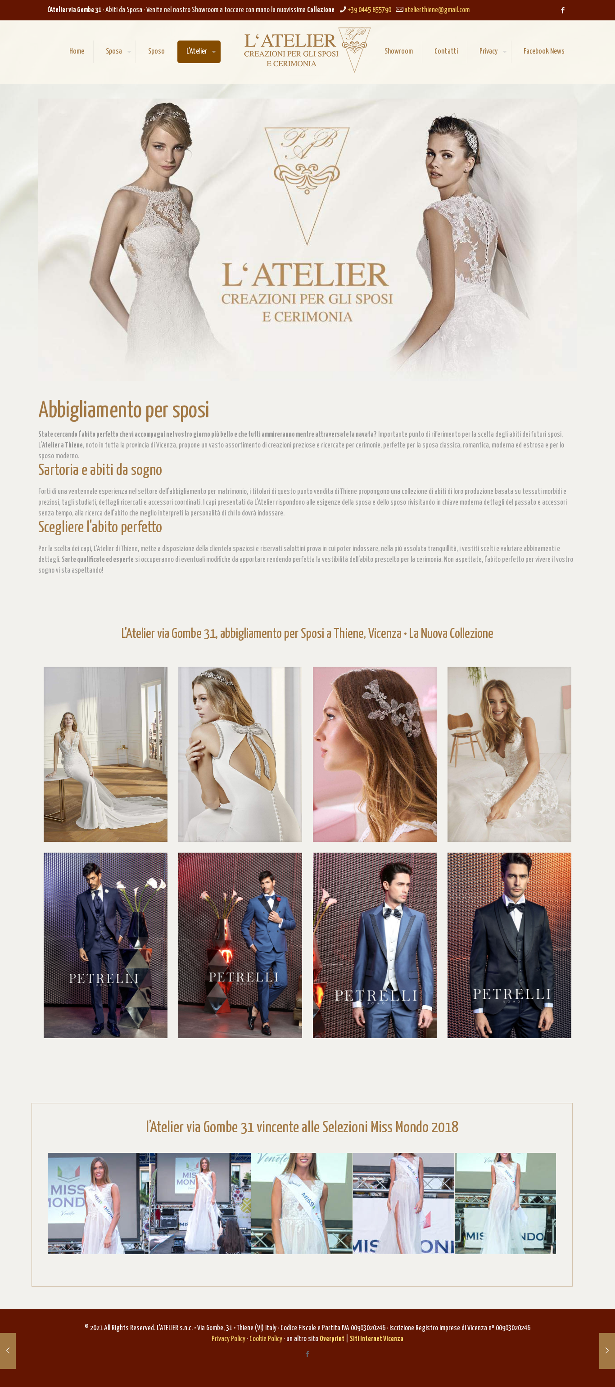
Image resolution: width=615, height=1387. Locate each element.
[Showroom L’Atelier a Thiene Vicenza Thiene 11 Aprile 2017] (607, 1351)
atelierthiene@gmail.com (437, 10)
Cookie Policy (265, 1339)
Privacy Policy (228, 1339)
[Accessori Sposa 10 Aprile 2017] (8, 1351)
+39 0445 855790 (369, 10)
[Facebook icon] (562, 11)
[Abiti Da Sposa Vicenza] (307, 50)
